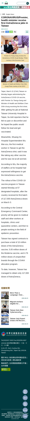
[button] (2, 3)
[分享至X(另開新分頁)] (15, 32)
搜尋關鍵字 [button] (27, 3)
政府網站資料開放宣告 (17, 357)
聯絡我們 (4, 363)
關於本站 (4, 357)
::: (1, 14)
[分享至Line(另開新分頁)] (11, 32)
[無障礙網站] (5, 369)
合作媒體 (4, 366)
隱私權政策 (17, 360)
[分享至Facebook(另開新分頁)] (7, 32)
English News (10, 14)
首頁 (3, 14)
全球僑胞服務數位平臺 (17, 363)
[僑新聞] (10, 3)
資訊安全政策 (6, 360)
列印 (27, 32)
